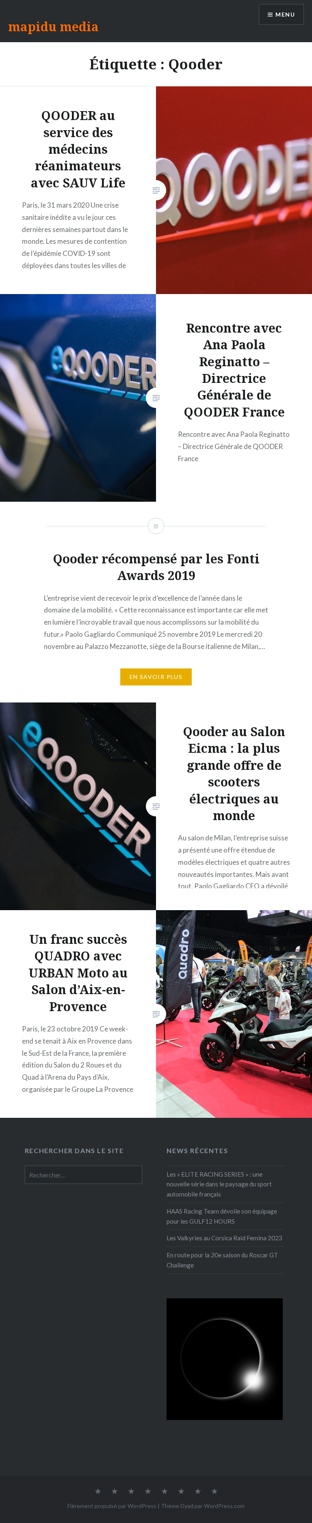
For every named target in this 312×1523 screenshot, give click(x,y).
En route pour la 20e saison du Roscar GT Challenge (222, 1260)
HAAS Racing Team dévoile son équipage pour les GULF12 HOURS (222, 1216)
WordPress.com (224, 1505)
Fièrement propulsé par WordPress (111, 1505)
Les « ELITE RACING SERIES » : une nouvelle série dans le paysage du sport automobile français (219, 1184)
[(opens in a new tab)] (76, 1217)
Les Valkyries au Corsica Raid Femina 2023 (224, 1238)
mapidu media (53, 26)
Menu (285, 14)
